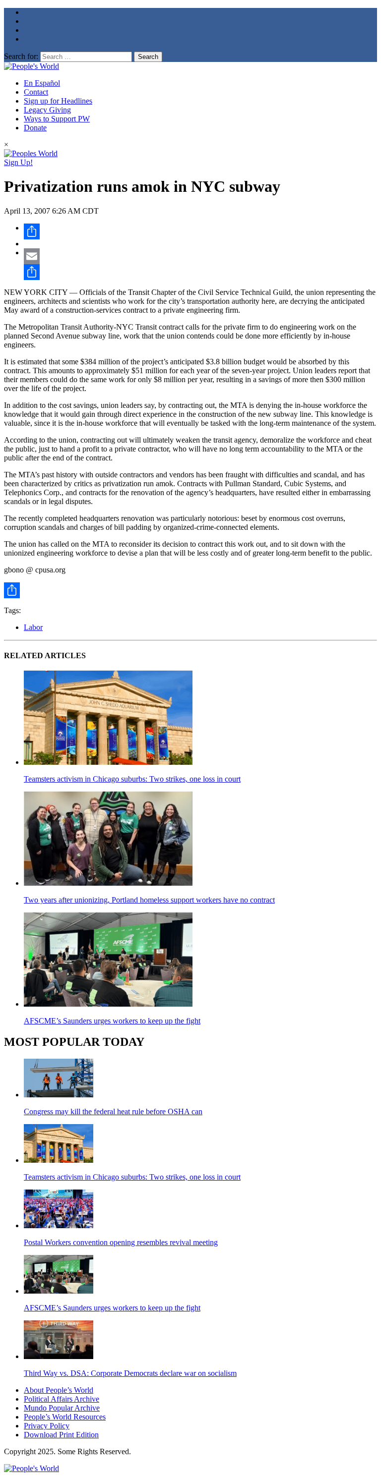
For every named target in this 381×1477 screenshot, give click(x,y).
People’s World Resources (65, 1417)
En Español (42, 83)
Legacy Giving (47, 110)
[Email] (200, 256)
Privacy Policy (46, 1425)
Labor (33, 627)
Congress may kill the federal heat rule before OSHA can (113, 1111)
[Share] (200, 231)
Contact (36, 92)
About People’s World (58, 1390)
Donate (35, 127)
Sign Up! (18, 162)
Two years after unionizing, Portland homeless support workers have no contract (149, 900)
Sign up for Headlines (58, 101)
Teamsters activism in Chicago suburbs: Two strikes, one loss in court (132, 779)
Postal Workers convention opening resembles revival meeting (121, 1242)
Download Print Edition (61, 1434)
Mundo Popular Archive (62, 1408)
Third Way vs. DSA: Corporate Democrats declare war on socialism (130, 1373)
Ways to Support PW (57, 118)
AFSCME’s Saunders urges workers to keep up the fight (112, 1021)
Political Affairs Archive (61, 1399)
